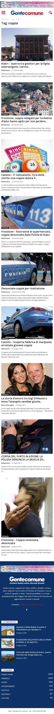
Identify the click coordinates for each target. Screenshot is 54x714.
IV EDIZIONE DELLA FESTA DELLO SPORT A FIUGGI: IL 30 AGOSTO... (34, 640)
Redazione (5, 70)
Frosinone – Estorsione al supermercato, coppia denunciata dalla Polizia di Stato (26, 233)
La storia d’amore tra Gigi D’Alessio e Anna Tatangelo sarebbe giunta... (24, 400)
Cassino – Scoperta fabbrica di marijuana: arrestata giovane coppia (26, 343)
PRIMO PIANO (7, 675)
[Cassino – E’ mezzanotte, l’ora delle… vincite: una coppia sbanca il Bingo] (27, 155)
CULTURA (5, 698)
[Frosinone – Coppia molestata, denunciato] (27, 507)
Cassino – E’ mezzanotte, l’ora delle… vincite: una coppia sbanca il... (23, 176)
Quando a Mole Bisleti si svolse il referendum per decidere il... (31, 628)
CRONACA (5, 60)
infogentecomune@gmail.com (31, 605)
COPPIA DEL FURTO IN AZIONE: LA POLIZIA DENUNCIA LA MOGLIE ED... (23, 458)
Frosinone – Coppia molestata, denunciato (20, 541)
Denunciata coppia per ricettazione (23, 288)
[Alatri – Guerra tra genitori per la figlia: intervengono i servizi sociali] (27, 44)
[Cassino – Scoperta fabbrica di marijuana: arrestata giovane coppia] (27, 322)
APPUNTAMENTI (8, 686)
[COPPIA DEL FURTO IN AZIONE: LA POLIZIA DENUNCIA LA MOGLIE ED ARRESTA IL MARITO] (27, 436)
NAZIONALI (5, 694)
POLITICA (5, 690)
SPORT (4, 682)
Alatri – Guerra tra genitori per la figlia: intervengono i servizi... (25, 65)
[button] (50, 13)
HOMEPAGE (5, 19)
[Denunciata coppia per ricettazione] (27, 269)
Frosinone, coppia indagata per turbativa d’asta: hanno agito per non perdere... (26, 119)
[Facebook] (27, 610)
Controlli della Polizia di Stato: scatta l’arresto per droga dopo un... (33, 653)
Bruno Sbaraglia (7, 405)
